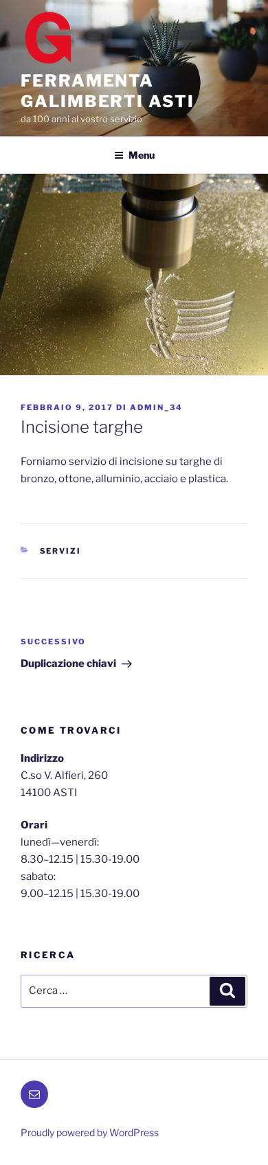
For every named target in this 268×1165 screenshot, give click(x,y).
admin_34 (156, 407)
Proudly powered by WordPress (90, 1132)
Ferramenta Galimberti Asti (107, 91)
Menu (142, 155)
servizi (61, 551)
